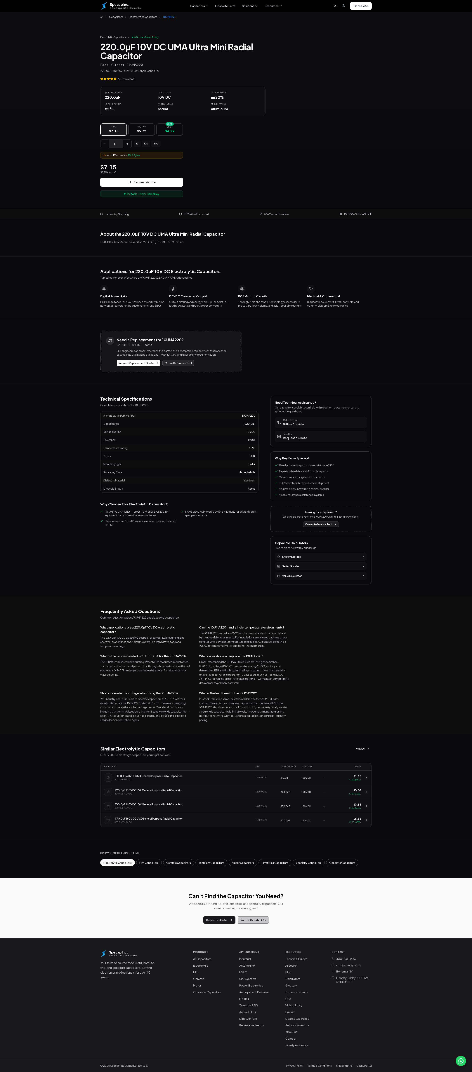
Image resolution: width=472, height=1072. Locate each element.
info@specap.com (348, 965)
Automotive (247, 965)
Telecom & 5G (248, 1005)
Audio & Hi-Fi (247, 1012)
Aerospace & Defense (254, 992)
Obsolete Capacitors (342, 862)
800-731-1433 (256, 920)
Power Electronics (251, 985)
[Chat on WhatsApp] (461, 1061)
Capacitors (197, 6)
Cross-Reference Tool (178, 363)
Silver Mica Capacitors (275, 862)
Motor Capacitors (243, 862)
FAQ (288, 998)
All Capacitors (202, 959)
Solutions (248, 6)
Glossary (291, 985)
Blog (288, 972)
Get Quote (361, 6)
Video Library (293, 1005)
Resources (272, 6)
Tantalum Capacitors (211, 862)
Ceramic (198, 978)
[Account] (343, 6)
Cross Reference (296, 992)
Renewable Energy (251, 1025)
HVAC (243, 972)
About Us (291, 1031)
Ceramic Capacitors (178, 862)
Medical (244, 998)
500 (156, 143)
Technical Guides (296, 959)
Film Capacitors (149, 862)
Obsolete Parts (225, 6)
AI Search (291, 965)
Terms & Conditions (320, 1065)
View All (360, 748)
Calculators (292, 978)
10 (137, 143)
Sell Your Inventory (297, 1025)
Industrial (245, 959)
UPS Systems (247, 978)
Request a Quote (216, 920)
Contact (290, 1038)
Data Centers (248, 1018)
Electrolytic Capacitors (113, 37)
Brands (289, 1012)
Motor (197, 985)
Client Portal (364, 1065)
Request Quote (145, 182)
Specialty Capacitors (309, 862)
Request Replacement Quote (136, 363)
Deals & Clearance (297, 1018)
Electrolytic (200, 965)
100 (146, 143)
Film (195, 972)
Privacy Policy (294, 1065)
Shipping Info (344, 1065)
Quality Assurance (297, 1045)
